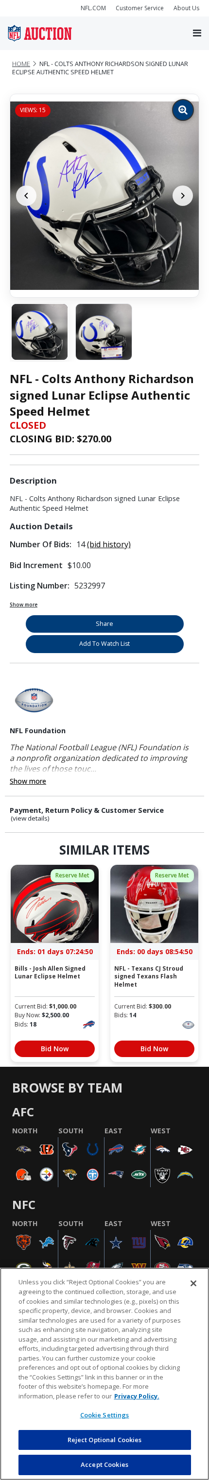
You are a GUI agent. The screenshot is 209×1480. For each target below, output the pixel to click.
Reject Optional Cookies (105, 1439)
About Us (186, 8)
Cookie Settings (104, 1415)
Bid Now (55, 1048)
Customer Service (140, 8)
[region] (104, 1374)
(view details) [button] (30, 818)
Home (21, 64)
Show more (23, 604)
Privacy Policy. (136, 1396)
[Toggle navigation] (197, 33)
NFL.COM (93, 8)
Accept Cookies (104, 1464)
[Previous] (26, 195)
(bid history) (109, 544)
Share (104, 624)
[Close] (193, 1283)
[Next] (183, 195)
